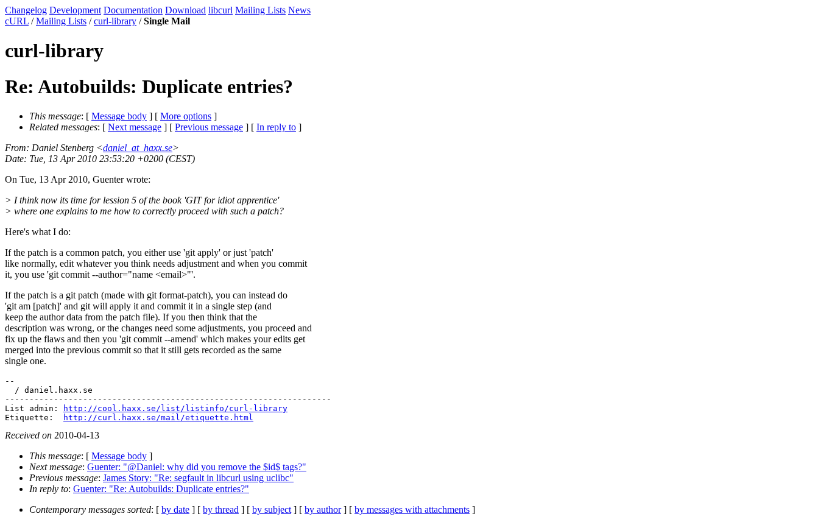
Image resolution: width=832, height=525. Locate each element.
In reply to (276, 127)
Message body (119, 116)
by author (323, 509)
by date (175, 509)
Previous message (209, 127)
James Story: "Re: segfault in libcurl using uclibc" (198, 478)
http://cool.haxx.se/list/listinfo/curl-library (175, 408)
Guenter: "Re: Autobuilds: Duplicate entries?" (161, 489)
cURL (17, 21)
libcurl (220, 10)
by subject (271, 509)
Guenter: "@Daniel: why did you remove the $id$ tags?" (196, 467)
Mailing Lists (260, 10)
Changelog (26, 10)
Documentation (133, 10)
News (299, 10)
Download (185, 10)
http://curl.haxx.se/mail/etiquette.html (158, 417)
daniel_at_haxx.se (137, 148)
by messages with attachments (412, 509)
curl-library (115, 21)
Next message (134, 127)
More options (185, 116)
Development (75, 10)
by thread (221, 509)
